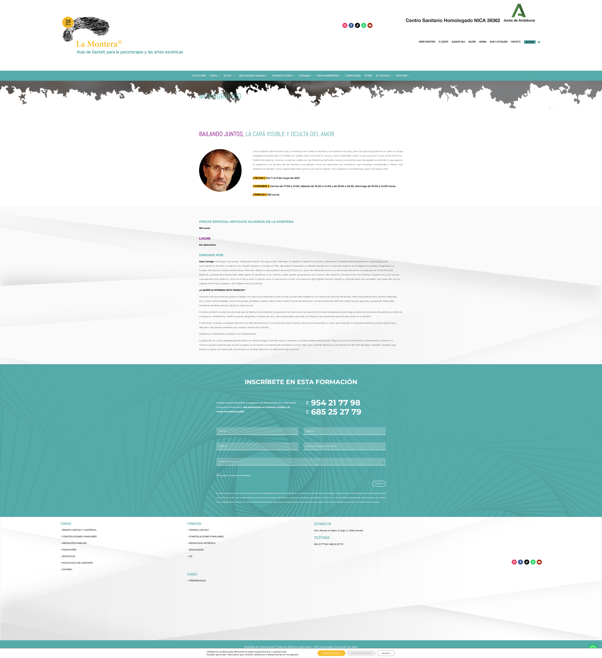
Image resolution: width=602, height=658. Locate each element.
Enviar (379, 483)
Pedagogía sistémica (282, 76)
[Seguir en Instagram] (344, 25)
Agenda (482, 42)
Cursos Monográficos (328, 76)
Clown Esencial (353, 76)
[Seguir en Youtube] (369, 25)
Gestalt (228, 76)
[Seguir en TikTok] (357, 25)
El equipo (443, 42)
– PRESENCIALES (196, 580)
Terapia (213, 76)
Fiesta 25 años (199, 76)
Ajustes (386, 653)
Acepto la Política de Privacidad (235, 475)
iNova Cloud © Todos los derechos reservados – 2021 (289, 646)
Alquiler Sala (458, 42)
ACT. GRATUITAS (383, 76)
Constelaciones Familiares (251, 76)
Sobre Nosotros (427, 42)
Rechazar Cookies (361, 653)
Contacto (515, 42)
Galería (472, 42)
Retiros (368, 76)
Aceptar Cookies (331, 653)
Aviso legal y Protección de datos (339, 646)
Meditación (401, 76)
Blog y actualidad (498, 42)
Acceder (529, 41)
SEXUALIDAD (304, 76)
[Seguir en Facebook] (351, 25)
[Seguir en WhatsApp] (363, 25)
